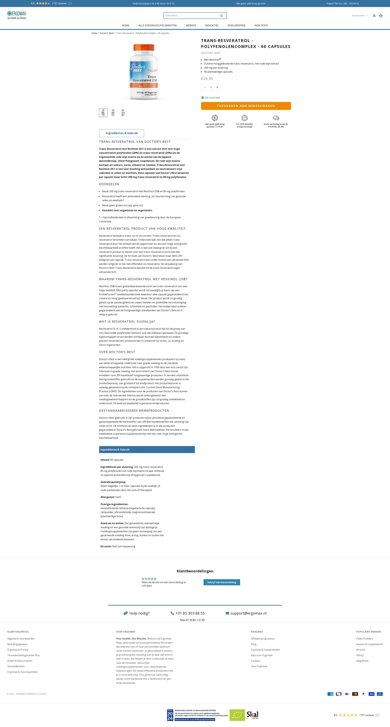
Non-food (261, 25)
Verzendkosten (16, 666)
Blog (253, 644)
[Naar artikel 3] (123, 113)
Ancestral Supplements (369, 644)
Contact (255, 660)
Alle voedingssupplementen (157, 25)
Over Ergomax (259, 666)
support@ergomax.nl (249, 613)
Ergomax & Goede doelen (265, 649)
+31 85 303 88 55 (190, 613)
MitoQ (359, 655)
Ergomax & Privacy (17, 649)
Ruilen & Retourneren (19, 660)
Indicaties (212, 25)
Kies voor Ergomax (262, 655)
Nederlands (358, 15)
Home (125, 25)
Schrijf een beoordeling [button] (221, 582)
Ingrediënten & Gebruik (122, 133)
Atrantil (360, 649)
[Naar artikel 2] (113, 113)
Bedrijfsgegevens (17, 644)
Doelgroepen (236, 25)
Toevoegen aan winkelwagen (246, 106)
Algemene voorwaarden (21, 638)
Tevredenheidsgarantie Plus (23, 655)
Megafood (362, 660)
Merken (191, 25)
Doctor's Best (107, 33)
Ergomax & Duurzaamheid (22, 672)
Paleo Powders (364, 638)
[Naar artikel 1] (103, 113)
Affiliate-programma (262, 638)
